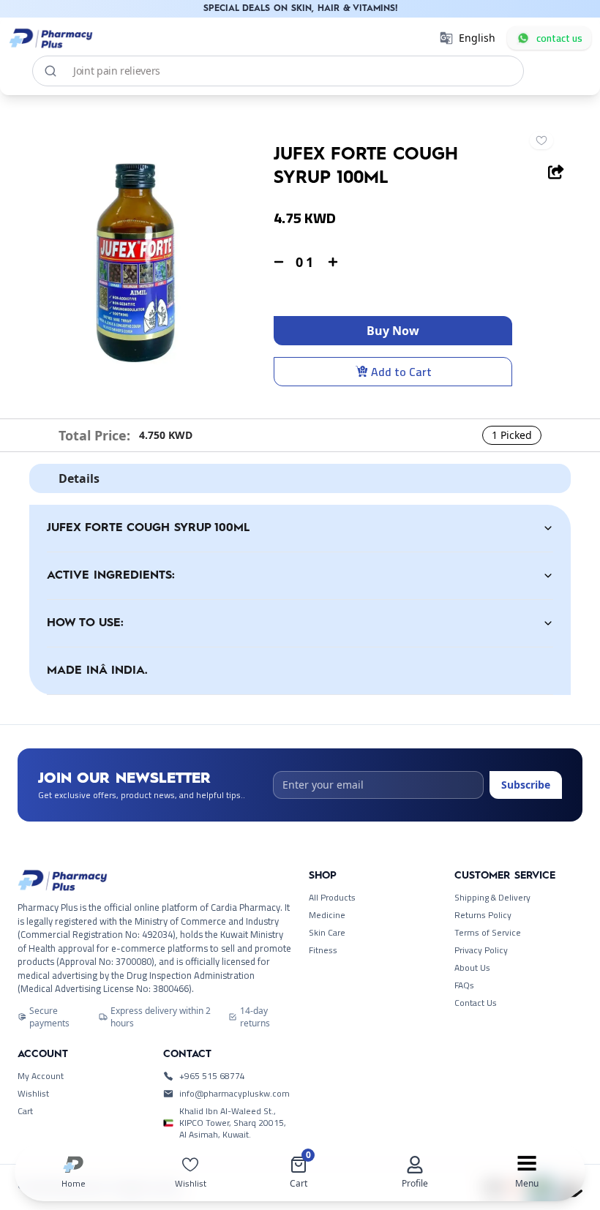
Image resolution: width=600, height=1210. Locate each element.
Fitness (323, 950)
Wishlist (33, 1094)
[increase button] (333, 262)
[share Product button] (556, 172)
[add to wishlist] (541, 140)
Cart (25, 1111)
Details (79, 478)
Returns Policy (482, 915)
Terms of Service (487, 933)
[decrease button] (279, 262)
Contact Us (475, 1003)
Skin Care (327, 933)
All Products (332, 897)
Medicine (327, 915)
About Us (472, 968)
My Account (41, 1076)
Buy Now (393, 331)
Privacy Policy (481, 950)
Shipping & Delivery (492, 897)
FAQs (464, 985)
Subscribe (525, 785)
